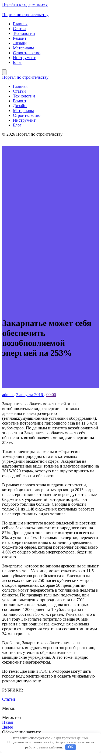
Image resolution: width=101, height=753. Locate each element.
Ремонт (19, 38)
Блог (17, 62)
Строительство (26, 52)
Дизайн (20, 43)
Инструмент (24, 57)
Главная (20, 23)
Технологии (24, 33)
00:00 (51, 394)
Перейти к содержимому (25, 4)
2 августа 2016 (30, 394)
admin (8, 394)
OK (70, 747)
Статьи (19, 28)
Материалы (23, 48)
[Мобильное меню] (4, 72)
